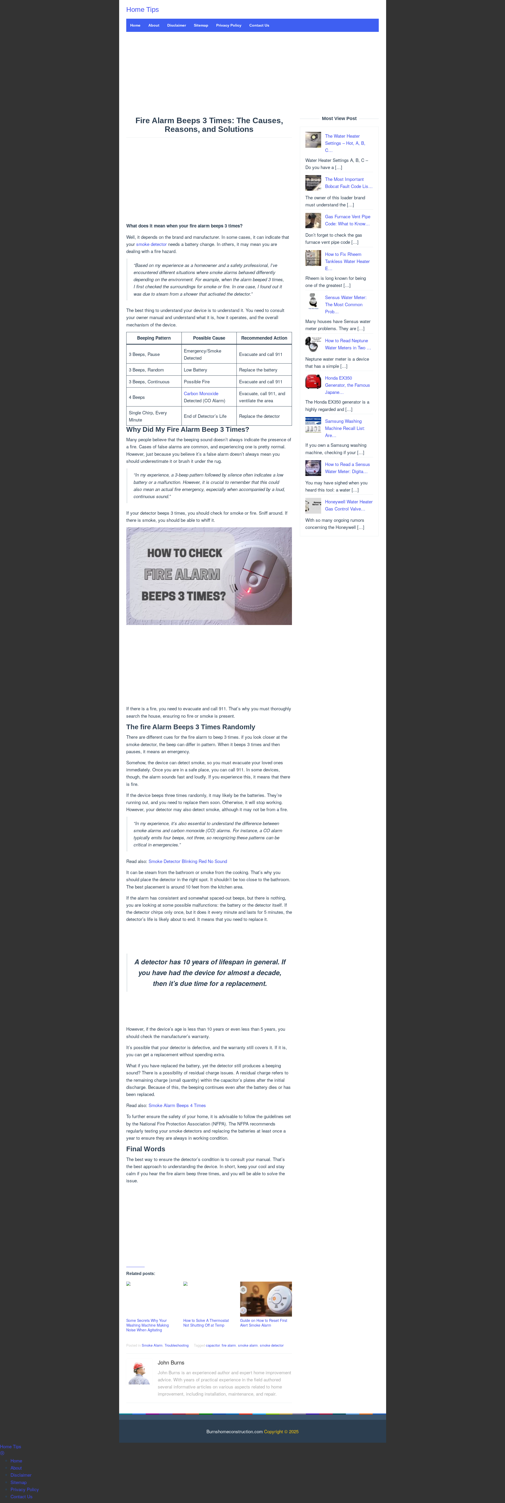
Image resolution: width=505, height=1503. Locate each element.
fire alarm (229, 1345)
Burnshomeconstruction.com (234, 1431)
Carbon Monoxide (201, 393)
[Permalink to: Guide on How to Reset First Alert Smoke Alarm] (266, 1299)
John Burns (171, 1362)
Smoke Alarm (152, 1345)
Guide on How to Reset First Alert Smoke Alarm (263, 1323)
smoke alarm (248, 1345)
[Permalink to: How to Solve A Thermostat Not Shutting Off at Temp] (209, 1299)
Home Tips (142, 9)
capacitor (213, 1345)
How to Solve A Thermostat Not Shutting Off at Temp (206, 1323)
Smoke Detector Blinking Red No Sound (188, 861)
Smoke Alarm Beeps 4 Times (177, 1105)
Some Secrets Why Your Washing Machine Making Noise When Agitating (147, 1325)
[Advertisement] (252, 74)
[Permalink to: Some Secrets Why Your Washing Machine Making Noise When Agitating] (152, 1299)
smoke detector (151, 244)
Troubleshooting (177, 1345)
